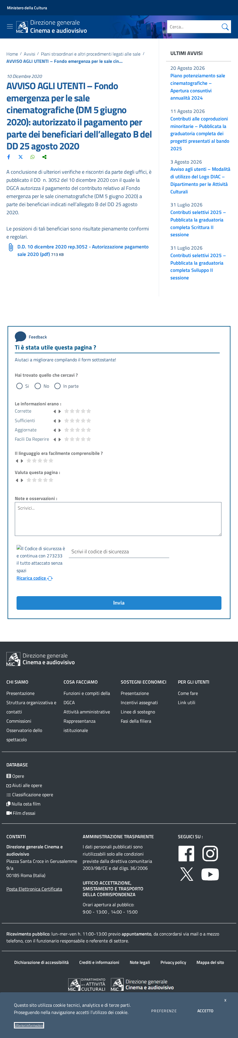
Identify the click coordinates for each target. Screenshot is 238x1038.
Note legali (140, 962)
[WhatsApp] (32, 156)
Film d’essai (23, 813)
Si (27, 385)
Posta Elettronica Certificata (34, 888)
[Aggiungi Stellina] (59, 410)
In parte (71, 385)
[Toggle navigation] (9, 26)
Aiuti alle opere (26, 785)
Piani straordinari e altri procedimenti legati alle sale (90, 53)
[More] (44, 156)
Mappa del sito (210, 962)
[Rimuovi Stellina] (55, 410)
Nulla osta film (25, 803)
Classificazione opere (32, 794)
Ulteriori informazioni (29, 1025)
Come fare (188, 693)
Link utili (186, 702)
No (46, 385)
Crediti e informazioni (99, 962)
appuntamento (136, 933)
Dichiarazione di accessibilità (41, 962)
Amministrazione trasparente (118, 836)
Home (12, 53)
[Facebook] (8, 156)
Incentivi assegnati (139, 702)
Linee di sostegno (138, 711)
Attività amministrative (87, 711)
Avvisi (29, 53)
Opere (17, 775)
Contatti (16, 836)
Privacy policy (173, 962)
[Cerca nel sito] (225, 26)
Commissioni (18, 720)
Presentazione (20, 693)
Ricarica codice (32, 577)
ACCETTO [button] (205, 1011)
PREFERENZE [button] (164, 1011)
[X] (20, 156)
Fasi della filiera (136, 720)
